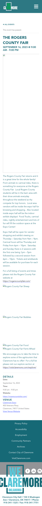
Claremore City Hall (11, 497)
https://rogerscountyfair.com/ (16, 281)
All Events (9, 24)
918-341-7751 (31, 503)
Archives (21, 447)
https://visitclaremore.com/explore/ (19, 368)
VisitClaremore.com (21, 458)
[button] (36, 6)
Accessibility (21, 429)
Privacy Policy (21, 424)
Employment (21, 435)
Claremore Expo (9, 403)
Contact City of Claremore (21, 453)
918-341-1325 (11, 503)
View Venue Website (11, 412)
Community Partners (21, 441)
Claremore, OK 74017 (19, 500)
